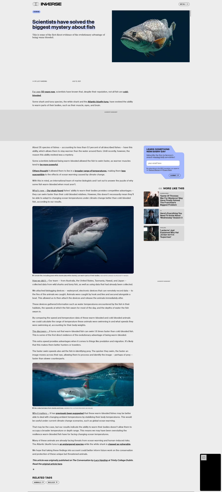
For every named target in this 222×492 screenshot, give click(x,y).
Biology (51, 482)
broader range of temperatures (90, 170)
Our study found (55, 190)
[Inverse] (51, 4)
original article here (52, 464)
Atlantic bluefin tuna (98, 101)
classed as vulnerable (119, 444)
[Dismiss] (218, 456)
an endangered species (72, 444)
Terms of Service (154, 170)
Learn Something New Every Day (158, 150)
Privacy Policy (167, 170)
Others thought (40, 170)
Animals (37, 482)
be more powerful (49, 164)
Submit (173, 175)
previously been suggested (70, 413)
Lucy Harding (101, 460)
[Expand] (202, 456)
